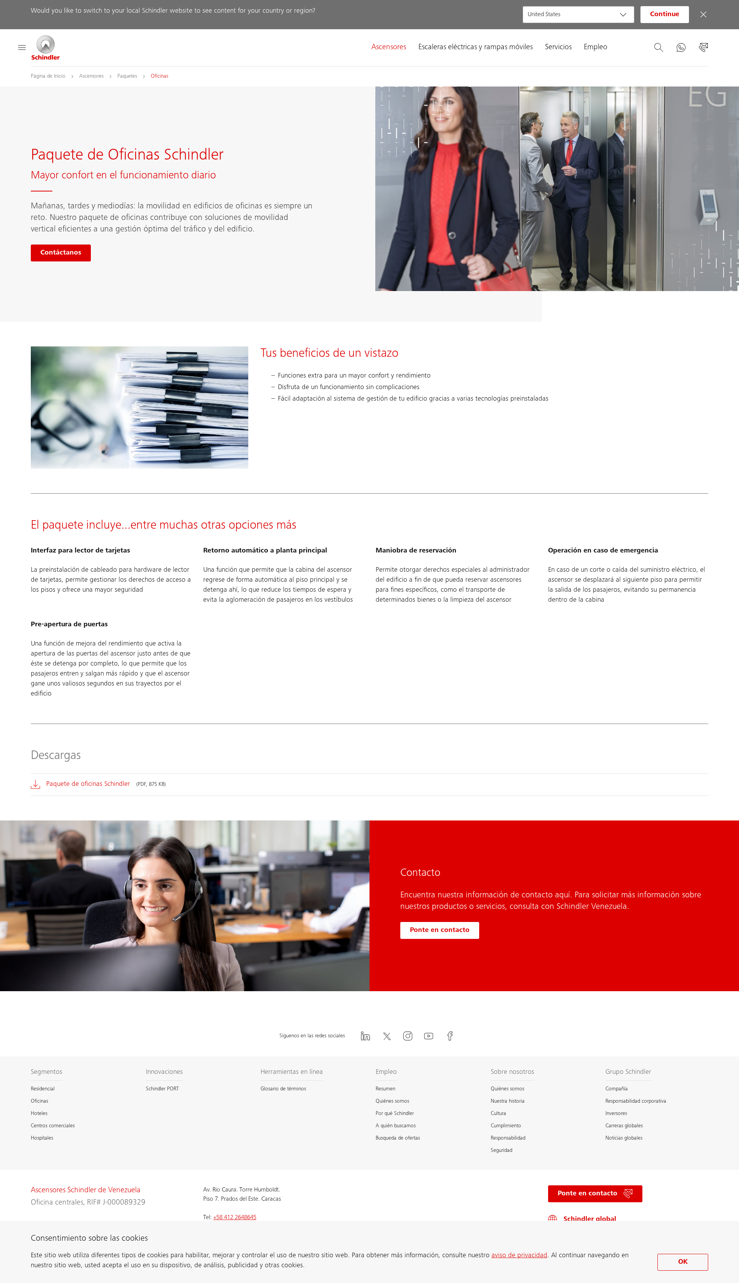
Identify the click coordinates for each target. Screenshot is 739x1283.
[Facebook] (450, 1036)
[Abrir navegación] (22, 48)
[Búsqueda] (659, 48)
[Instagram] (407, 1036)
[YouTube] (428, 1036)
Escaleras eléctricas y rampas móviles (475, 48)
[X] (386, 1036)
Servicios (558, 48)
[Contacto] (703, 48)
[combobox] (578, 14)
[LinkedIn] (365, 1036)
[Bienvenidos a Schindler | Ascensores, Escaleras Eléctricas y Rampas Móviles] (45, 47)
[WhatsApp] (681, 48)
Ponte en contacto (440, 930)
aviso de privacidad (519, 1255)
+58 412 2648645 (234, 1218)
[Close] (703, 14)
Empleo (595, 48)
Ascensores (388, 48)
